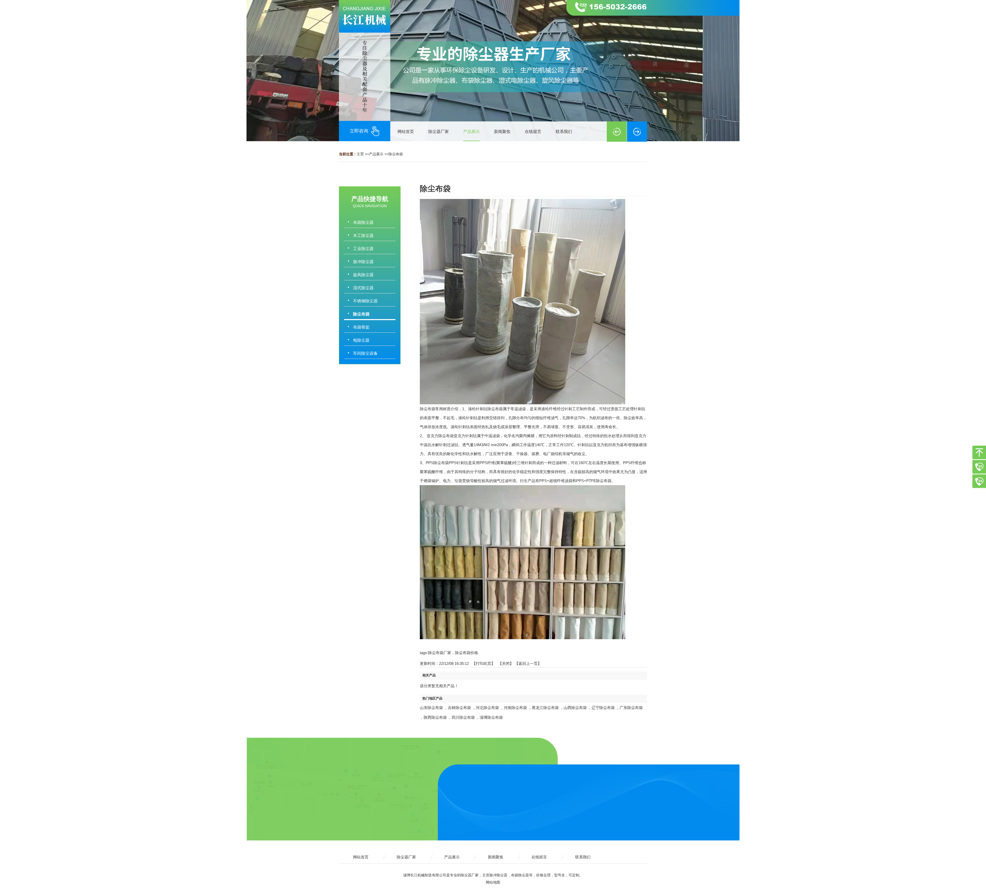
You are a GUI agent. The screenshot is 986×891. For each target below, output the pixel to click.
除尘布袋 (395, 154)
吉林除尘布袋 (459, 707)
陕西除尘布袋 (435, 717)
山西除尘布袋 (575, 707)
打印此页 (483, 663)
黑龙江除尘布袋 (545, 707)
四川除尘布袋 (463, 717)
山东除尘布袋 (431, 707)
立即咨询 (359, 130)
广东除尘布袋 (631, 707)
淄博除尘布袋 (491, 717)
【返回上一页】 (528, 663)
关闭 (506, 663)
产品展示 (376, 154)
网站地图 (493, 882)
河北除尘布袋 (487, 707)
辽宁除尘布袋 (603, 707)
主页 (360, 154)
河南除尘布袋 (515, 707)
